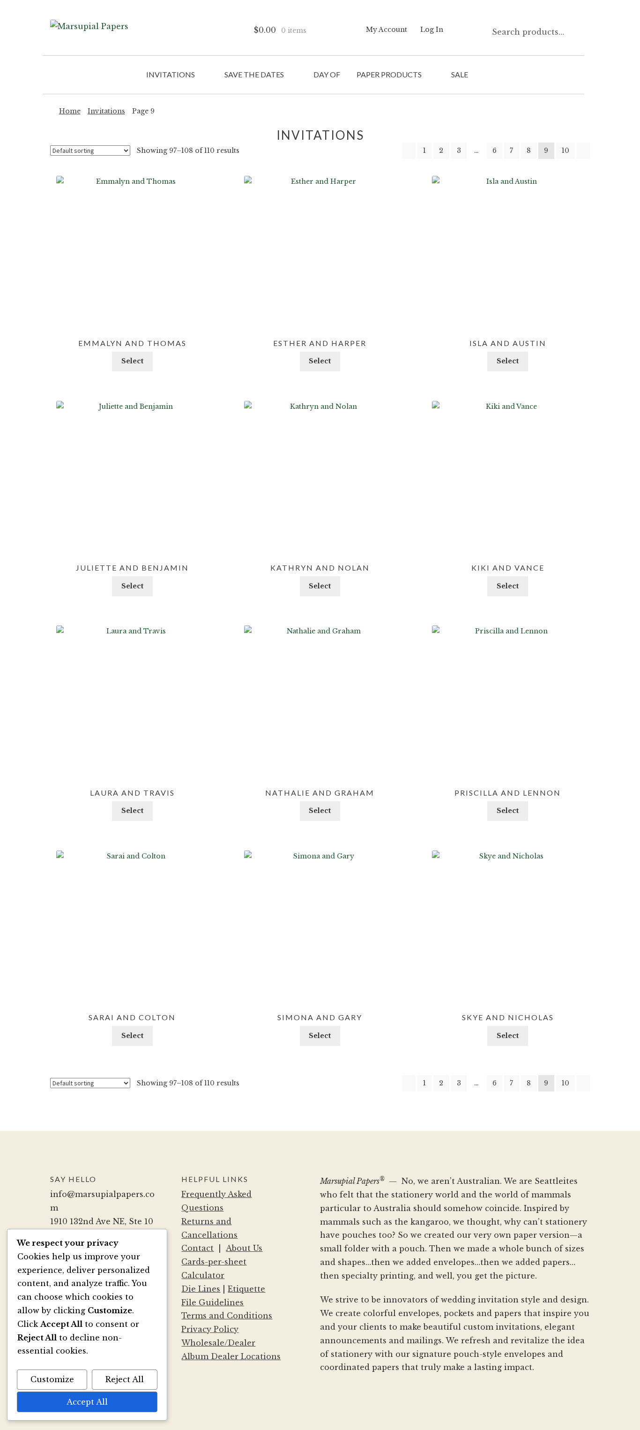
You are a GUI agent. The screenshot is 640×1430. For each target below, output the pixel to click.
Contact (197, 1248)
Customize (52, 1379)
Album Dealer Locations (231, 1356)
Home (70, 111)
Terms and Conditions (226, 1315)
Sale (459, 74)
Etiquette (246, 1289)
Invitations (170, 74)
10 (565, 150)
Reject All (124, 1379)
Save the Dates (254, 74)
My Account (386, 29)
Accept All (87, 1402)
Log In (431, 29)
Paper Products (389, 74)
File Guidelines (212, 1302)
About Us (244, 1248)
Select (132, 361)
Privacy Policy (209, 1329)
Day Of (326, 74)
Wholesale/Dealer (218, 1342)
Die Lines (200, 1289)
